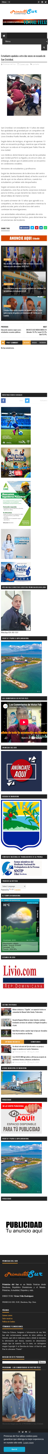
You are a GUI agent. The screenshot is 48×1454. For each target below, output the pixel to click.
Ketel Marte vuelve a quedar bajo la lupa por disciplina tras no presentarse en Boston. (30, 1032)
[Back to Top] (29, 1432)
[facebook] (38, 2)
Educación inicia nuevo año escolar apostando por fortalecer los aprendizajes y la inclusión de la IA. (25, 289)
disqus (34, 342)
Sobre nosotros (7, 1318)
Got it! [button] (14, 1449)
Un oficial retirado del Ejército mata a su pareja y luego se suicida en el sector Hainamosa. (28, 1047)
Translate (17, 889)
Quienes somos (7, 1315)
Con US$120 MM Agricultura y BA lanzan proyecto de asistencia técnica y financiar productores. (29, 1058)
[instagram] (42, 2)
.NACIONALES (8, 284)
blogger (26, 342)
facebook (42, 342)
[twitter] (45, 2)
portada (36, 64)
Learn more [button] (28, 1443)
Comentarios (35, 1042)
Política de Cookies (8, 1321)
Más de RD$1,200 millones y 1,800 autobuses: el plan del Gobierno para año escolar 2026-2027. (22, 265)
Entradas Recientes (12, 1042)
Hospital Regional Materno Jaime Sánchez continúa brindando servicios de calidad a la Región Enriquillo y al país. (30, 1023)
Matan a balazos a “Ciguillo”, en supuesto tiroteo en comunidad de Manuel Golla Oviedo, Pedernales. (29, 1010)
